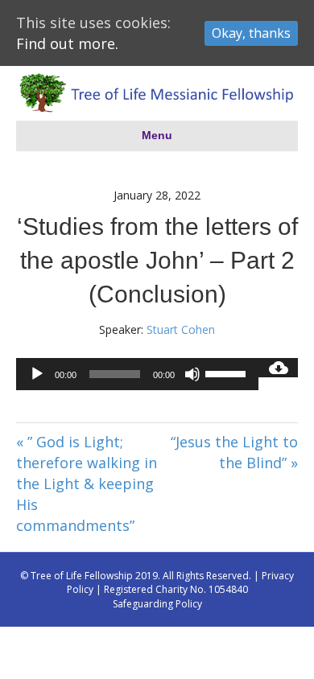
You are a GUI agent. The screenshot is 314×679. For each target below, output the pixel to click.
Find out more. (67, 43)
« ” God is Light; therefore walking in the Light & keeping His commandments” (86, 483)
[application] (137, 374)
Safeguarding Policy (157, 604)
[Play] (37, 374)
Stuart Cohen (181, 329)
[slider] (227, 372)
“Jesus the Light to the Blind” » (234, 452)
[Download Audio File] (278, 367)
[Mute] (192, 374)
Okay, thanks (251, 33)
